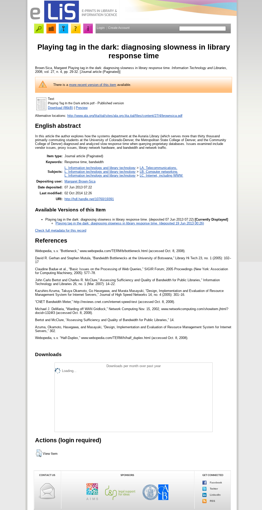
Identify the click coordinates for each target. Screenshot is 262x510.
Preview (82, 108)
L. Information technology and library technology (100, 168)
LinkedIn (215, 494)
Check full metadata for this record (60, 230)
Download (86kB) (60, 108)
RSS (212, 501)
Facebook (215, 482)
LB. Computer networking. (159, 172)
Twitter (213, 488)
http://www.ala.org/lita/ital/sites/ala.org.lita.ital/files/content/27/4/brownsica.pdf (124, 116)
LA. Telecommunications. (158, 168)
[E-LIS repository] (73, 22)
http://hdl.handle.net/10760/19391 (89, 199)
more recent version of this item (92, 85)
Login (101, 28)
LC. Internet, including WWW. (161, 175)
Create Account (118, 28)
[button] (39, 453)
